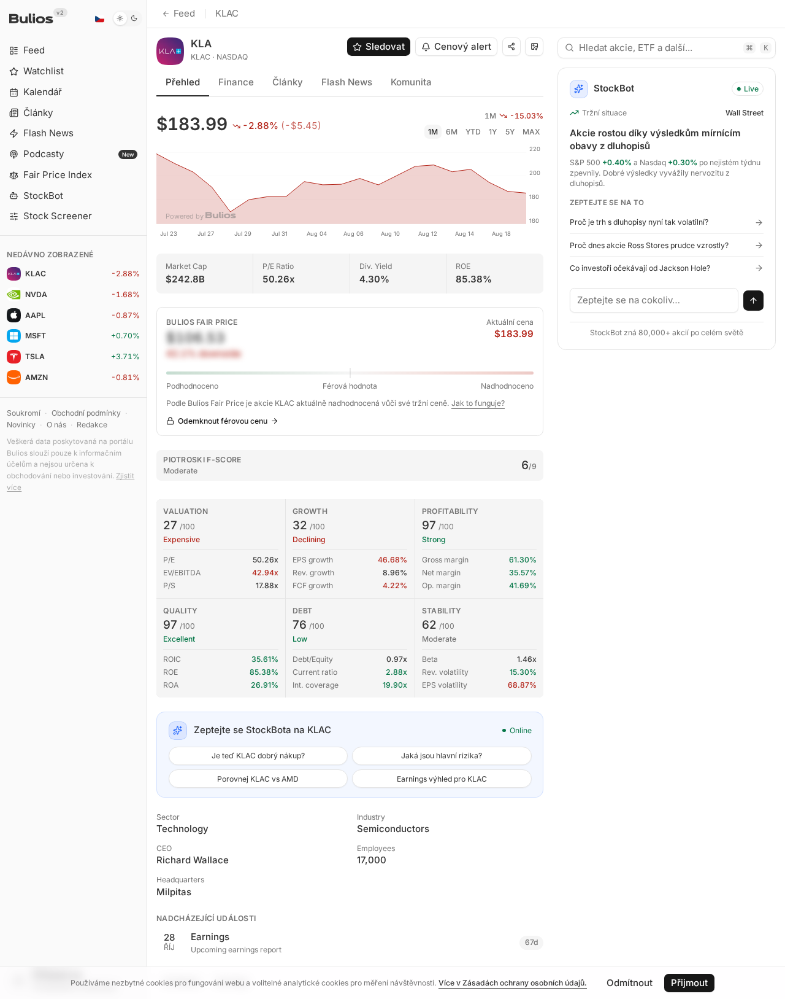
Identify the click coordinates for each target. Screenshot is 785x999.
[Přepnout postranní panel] (146, 499)
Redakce (92, 424)
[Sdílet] (511, 46)
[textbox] (654, 300)
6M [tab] (452, 131)
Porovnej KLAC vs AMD (258, 778)
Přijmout (689, 983)
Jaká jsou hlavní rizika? (441, 755)
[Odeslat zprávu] (753, 300)
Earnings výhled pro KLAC (442, 778)
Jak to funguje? (478, 403)
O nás (56, 424)
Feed (184, 13)
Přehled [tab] (183, 82)
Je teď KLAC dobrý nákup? (258, 755)
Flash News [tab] (346, 82)
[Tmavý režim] (127, 18)
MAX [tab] (531, 131)
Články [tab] (287, 82)
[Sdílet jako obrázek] (534, 46)
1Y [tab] (493, 131)
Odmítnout (630, 983)
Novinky (21, 424)
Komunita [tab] (411, 82)
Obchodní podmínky (86, 413)
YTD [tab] (473, 131)
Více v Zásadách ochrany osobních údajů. (512, 982)
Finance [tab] (236, 82)
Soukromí (23, 413)
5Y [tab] (510, 131)
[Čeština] (99, 18)
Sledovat (385, 46)
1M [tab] (433, 131)
